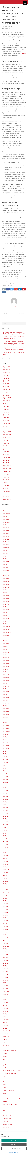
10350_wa (6, 618)
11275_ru (5, 742)
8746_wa (5, 847)
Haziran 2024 (7, 437)
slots (4, 1107)
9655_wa (5, 963)
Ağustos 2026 (7, 367)
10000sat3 (6, 533)
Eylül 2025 (6, 395)
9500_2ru (5, 937)
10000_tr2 (6, 528)
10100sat (5, 567)
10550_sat (6, 677)
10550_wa (6, 686)
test (4, 1113)
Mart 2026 (6, 378)
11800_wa (6, 745)
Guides (5, 1067)
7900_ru (5, 799)
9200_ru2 (5, 906)
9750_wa (5, 980)
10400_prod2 (7, 629)
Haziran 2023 (7, 471)
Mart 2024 (6, 446)
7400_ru (5, 788)
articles (5, 1028)
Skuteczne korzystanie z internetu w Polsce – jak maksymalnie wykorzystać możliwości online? (13, 343)
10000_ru (5, 516)
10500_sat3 (6, 660)
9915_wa (5, 1011)
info (4, 1076)
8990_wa (5, 864)
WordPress (6, 1127)
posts (4, 1093)
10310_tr (5, 615)
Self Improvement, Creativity (11, 1104)
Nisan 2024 (6, 443)
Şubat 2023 (6, 483)
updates (5, 1121)
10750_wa (6, 714)
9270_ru (5, 912)
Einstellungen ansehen (14, 1148)
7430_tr (5, 793)
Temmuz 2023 (7, 468)
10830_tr (5, 717)
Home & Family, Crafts (9, 1073)
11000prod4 (6, 734)
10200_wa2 (6, 601)
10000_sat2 (6, 522)
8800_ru (5, 850)
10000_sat (6, 519)
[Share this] (8, 289)
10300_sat (6, 610)
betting (5, 1039)
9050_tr (5, 875)
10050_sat (6, 547)
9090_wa (5, 884)
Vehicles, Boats (7, 1124)
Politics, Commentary (9, 1090)
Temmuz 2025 (7, 401)
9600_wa (5, 957)
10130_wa (6, 578)
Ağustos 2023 (7, 466)
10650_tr (5, 700)
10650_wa (6, 703)
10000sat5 (6, 539)
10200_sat (6, 595)
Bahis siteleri (6, 1034)
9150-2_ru (6, 892)
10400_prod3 (7, 632)
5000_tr (5, 754)
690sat (5, 771)
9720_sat (5, 974)
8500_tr (5, 830)
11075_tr (5, 740)
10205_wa (6, 604)
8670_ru (5, 841)
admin (13, 26)
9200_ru (5, 904)
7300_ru (5, 779)
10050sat (5, 553)
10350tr (5, 621)
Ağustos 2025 (7, 398)
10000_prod (6, 513)
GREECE (5, 1062)
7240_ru (5, 776)
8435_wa (5, 819)
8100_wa (5, 810)
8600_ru (5, 836)
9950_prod (6, 1019)
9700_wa (5, 971)
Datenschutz (16, 1152)
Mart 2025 (6, 412)
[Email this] (4, 289)
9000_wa (5, 867)
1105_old (5, 737)
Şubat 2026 (6, 381)
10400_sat (6, 635)
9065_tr (5, 878)
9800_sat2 (6, 991)
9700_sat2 (6, 969)
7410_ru (5, 790)
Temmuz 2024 (7, 434)
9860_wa (5, 1002)
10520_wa (6, 672)
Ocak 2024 (6, 451)
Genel (4, 1059)
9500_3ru (5, 940)
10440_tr (5, 641)
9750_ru (5, 977)
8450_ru (5, 822)
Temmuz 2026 (7, 369)
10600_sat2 (6, 692)
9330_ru (5, 921)
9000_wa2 (6, 870)
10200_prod (6, 590)
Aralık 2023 (6, 454)
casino (5, 1048)
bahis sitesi (6, 1036)
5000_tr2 (5, 757)
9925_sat (5, 1014)
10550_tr (5, 683)
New (4, 1082)
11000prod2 (6, 731)
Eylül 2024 (6, 429)
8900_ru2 (5, 855)
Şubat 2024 (6, 449)
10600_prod (6, 689)
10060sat (5, 559)
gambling (5, 1053)
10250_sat (6, 607)
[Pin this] (24, 289)
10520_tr (5, 669)
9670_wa (5, 966)
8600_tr (5, 839)
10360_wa (6, 624)
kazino (5, 1079)
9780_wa (5, 986)
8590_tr (5, 833)
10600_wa (6, 697)
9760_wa (5, 983)
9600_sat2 (6, 954)
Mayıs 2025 (6, 406)
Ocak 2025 (6, 417)
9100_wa (5, 887)
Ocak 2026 (6, 384)
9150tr (5, 895)
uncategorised (7, 1118)
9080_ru (5, 881)
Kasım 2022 (6, 491)
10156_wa (6, 584)
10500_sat (6, 655)
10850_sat (6, 720)
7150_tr (5, 774)
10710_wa (6, 711)
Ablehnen (14, 1144)
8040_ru (5, 807)
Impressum (10, 1152)
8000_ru (5, 802)
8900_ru (5, 853)
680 (4, 765)
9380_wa (5, 926)
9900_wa (5, 1008)
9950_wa (5, 1025)
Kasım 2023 (6, 457)
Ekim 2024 (6, 426)
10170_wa (6, 587)
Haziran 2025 (7, 403)
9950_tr (5, 1022)
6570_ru (5, 762)
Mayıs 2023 (6, 474)
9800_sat (5, 988)
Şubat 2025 (6, 415)
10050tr (5, 556)
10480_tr (5, 649)
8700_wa (5, 844)
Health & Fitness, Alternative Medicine (13, 1070)
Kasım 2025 (6, 389)
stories (5, 1110)
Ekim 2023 (6, 460)
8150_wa (5, 813)
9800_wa (5, 994)
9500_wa (5, 943)
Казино (5, 1130)
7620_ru (5, 796)
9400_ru (5, 929)
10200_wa (6, 598)
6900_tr (5, 768)
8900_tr (5, 858)
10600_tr (5, 694)
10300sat (5, 612)
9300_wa (5, 918)
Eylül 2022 (6, 497)
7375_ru (5, 785)
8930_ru (5, 861)
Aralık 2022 (6, 488)
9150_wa (5, 889)
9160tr (5, 898)
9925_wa (5, 1017)
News (4, 1084)
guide (4, 1065)
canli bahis (6, 1045)
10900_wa (6, 723)
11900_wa (6, 748)
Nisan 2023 (6, 477)
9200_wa (5, 909)
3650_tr (5, 751)
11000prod (6, 728)
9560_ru (5, 949)
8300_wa (5, 816)
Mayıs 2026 (6, 375)
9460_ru (5, 935)
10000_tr (5, 525)
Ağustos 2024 (7, 432)
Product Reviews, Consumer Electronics (14, 1099)
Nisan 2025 (6, 409)
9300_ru (5, 915)
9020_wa (5, 872)
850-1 (4, 827)
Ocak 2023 (6, 485)
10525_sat (6, 675)
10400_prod (6, 627)
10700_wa (6, 708)
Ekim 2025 (6, 392)
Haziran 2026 (7, 372)
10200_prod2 (7, 593)
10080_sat (6, 562)
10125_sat (6, 576)
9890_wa (5, 1005)
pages (5, 1087)
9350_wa (5, 923)
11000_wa (6, 725)
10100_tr (5, 564)
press (4, 1096)
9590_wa (5, 952)
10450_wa (6, 643)
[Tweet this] (12, 289)
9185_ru (5, 901)
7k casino (23, 53)
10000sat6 (6, 542)
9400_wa (5, 932)
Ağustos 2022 (7, 499)
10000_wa (6, 530)
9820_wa (5, 1000)
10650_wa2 (6, 706)
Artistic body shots (8, 1031)
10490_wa (6, 652)
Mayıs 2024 (6, 440)
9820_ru (5, 997)
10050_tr (5, 550)
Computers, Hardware (9, 1051)
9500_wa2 (6, 946)
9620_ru (5, 960)
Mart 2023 (6, 480)
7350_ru (5, 782)
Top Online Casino (8, 1116)
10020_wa (6, 545)
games (5, 1056)
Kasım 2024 (6, 423)
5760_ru (5, 759)
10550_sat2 (6, 680)
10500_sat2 (6, 658)
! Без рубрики (6, 28)
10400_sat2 (6, 638)
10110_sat (6, 570)
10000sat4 (6, 536)
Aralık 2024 (6, 420)
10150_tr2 (6, 581)
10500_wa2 (6, 666)
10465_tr (5, 646)
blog (4, 1042)
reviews (5, 1101)
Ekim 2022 (6, 494)
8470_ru (5, 824)
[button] (25, 3)
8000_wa (5, 805)
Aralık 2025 (6, 386)
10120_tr (5, 573)
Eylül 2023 (6, 463)
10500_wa (6, 663)
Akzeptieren (14, 1140)
